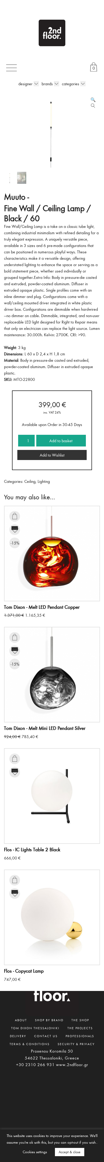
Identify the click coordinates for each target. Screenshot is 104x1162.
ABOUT (21, 1020)
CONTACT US (46, 1036)
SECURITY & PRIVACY (76, 1044)
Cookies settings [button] (35, 1151)
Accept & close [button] (70, 1152)
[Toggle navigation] (11, 67)
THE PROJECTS (80, 1028)
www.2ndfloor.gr (72, 1064)
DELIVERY (18, 1036)
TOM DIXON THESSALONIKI (35, 1028)
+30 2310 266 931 (35, 1064)
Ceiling (29, 481)
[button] (93, 99)
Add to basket (61, 440)
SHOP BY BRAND (49, 1020)
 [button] (14, 516)
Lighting (44, 481)
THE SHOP (80, 1020)
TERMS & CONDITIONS (30, 1044)
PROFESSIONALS (80, 1036)
